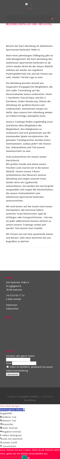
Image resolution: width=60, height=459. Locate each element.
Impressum (11, 304)
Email (8, 363)
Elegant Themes (29, 396)
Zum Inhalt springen (10, 406)
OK (24, 457)
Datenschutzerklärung (11, 457)
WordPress (30, 400)
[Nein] (28, 457)
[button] (12, 409)
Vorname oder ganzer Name (20, 355)
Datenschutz (12, 308)
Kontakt (17, 299)
